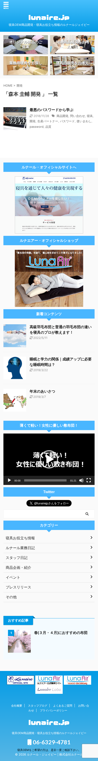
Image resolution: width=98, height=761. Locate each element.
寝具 (90, 116)
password (37, 126)
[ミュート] (81, 480)
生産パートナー (47, 121)
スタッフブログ (37, 705)
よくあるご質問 (62, 705)
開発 (33, 121)
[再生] (9, 480)
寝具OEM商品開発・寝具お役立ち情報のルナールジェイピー (49, 733)
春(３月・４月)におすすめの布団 (61, 633)
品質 (48, 126)
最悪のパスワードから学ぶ (51, 110)
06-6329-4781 (51, 742)
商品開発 (62, 116)
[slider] (45, 480)
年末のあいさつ (42, 391)
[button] (49, 459)
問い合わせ (77, 116)
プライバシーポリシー (53, 710)
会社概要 (16, 705)
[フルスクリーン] (88, 480)
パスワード (67, 121)
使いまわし (84, 121)
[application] (49, 459)
